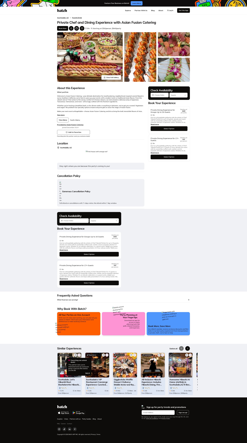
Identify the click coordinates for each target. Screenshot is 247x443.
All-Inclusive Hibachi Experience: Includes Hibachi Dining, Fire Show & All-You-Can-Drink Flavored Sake (152, 382)
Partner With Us (141, 10)
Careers (63, 424)
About (160, 10)
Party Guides (86, 419)
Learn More (136, 3)
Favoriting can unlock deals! (79, 361)
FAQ (58, 424)
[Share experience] (71, 28)
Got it (87, 373)
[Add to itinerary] (76, 28)
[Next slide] (187, 348)
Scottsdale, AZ (63, 18)
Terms (98, 434)
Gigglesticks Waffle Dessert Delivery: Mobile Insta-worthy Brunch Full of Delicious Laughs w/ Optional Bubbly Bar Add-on (124, 382)
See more (61, 115)
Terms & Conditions (152, 418)
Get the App (183, 10)
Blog (153, 10)
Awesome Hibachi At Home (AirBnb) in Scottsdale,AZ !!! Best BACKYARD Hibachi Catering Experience (179, 382)
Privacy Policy (165, 418)
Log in (171, 10)
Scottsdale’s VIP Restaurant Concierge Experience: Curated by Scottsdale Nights (97, 382)
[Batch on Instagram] (59, 429)
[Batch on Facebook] (75, 429)
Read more (155, 124)
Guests (173, 95)
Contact (69, 424)
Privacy (93, 434)
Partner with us (75, 419)
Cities (66, 419)
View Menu (63, 120)
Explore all (173, 348)
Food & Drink (77, 18)
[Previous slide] (181, 348)
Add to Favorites (74, 132)
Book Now (62, 28)
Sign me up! (183, 412)
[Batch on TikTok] (64, 429)
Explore (128, 10)
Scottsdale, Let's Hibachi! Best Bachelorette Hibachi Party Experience (68, 382)
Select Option (169, 129)
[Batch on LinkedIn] (70, 429)
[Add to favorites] (82, 28)
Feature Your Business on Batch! (116, 3)
